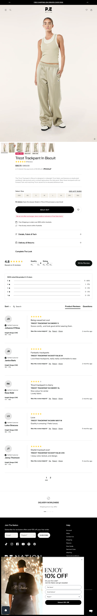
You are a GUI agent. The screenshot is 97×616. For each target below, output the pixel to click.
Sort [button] (7, 306)
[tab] (72, 307)
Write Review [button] (84, 263)
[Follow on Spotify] (28, 544)
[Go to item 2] (12, 148)
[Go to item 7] (51, 148)
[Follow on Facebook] (17, 544)
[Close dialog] (82, 559)
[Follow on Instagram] (11, 544)
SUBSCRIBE (44, 535)
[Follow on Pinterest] (34, 544)
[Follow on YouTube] (23, 544)
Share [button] (60, 331)
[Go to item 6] (43, 148)
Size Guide (69, 546)
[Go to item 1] (4, 148)
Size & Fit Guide (75, 191)
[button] (48, 161)
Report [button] (54, 331)
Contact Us (70, 537)
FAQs (68, 533)
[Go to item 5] (35, 148)
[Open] (6, 610)
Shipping (69, 540)
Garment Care (71, 549)
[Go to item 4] (27, 148)
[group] (17, 262)
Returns (68, 543)
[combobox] (26, 535)
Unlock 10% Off (63, 602)
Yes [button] (50, 331)
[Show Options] (34, 535)
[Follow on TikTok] (6, 544)
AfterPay (69, 552)
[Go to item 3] (20, 148)
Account (69, 530)
